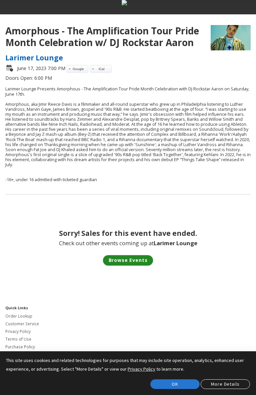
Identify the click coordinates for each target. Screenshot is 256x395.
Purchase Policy (20, 346)
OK (175, 384)
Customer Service (22, 323)
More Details (225, 384)
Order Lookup (18, 316)
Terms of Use (18, 339)
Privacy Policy (18, 331)
